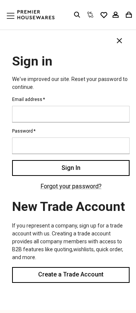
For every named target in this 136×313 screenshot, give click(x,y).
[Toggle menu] (18, 23)
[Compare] (90, 15)
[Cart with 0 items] (128, 15)
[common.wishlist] (103, 15)
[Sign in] (116, 15)
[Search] (77, 15)
